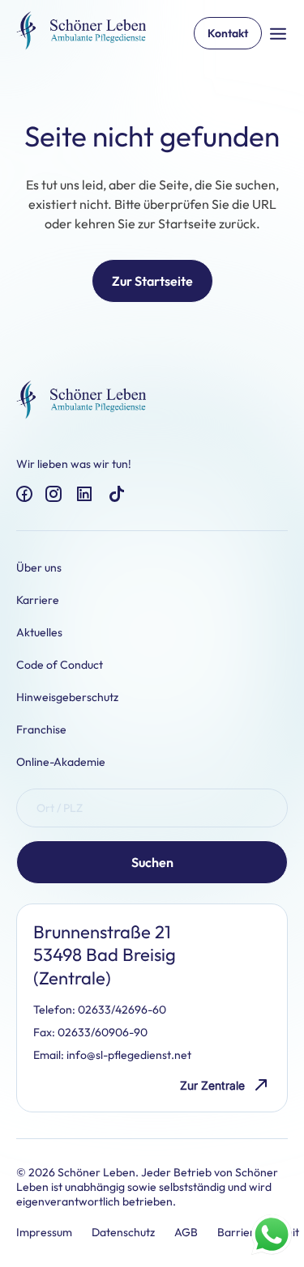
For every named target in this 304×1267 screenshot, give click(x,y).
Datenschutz (123, 1232)
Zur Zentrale (212, 1085)
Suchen (152, 862)
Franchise (41, 729)
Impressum (44, 1232)
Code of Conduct (59, 664)
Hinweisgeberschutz (67, 697)
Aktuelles (39, 632)
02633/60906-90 (103, 1032)
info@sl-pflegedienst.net (128, 1055)
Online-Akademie (60, 762)
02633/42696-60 (122, 1009)
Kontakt (228, 33)
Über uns (39, 567)
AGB (186, 1232)
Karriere (37, 600)
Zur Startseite (152, 281)
